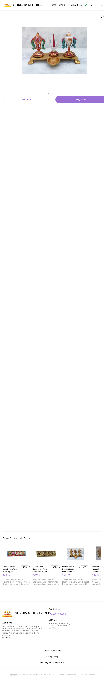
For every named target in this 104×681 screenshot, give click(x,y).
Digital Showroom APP (43, 675)
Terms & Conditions (87, 675)
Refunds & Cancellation (66, 675)
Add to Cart (28, 99)
